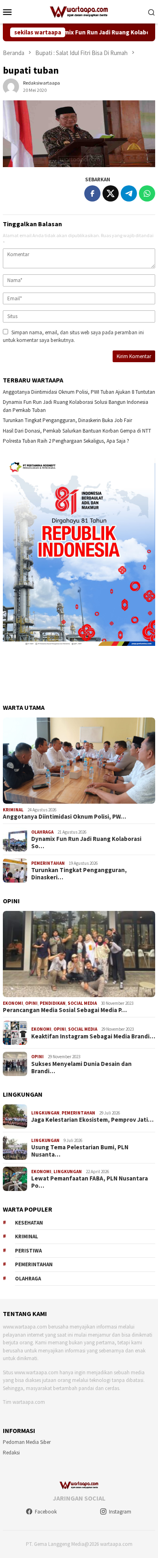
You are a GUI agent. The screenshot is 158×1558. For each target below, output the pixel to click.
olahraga (28, 1278)
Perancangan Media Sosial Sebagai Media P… (65, 1010)
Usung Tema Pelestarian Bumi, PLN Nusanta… (79, 1151)
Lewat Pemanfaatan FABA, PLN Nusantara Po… (89, 1182)
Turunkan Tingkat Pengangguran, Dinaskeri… (79, 873)
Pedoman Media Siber (27, 1442)
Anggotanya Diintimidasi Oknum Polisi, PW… (64, 816)
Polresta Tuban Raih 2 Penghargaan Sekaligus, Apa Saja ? (66, 440)
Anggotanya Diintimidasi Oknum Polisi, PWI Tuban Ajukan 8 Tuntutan (79, 391)
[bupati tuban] (79, 133)
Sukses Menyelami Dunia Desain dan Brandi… (81, 1067)
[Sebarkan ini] (92, 193)
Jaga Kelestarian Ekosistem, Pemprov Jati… (92, 1119)
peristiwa (28, 1250)
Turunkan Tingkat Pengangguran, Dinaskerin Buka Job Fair (67, 420)
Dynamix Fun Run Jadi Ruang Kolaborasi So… (86, 842)
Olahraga (42, 832)
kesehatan (29, 1222)
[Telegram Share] (129, 193)
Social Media (82, 1003)
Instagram (120, 1511)
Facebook (46, 1511)
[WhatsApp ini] (147, 193)
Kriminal (13, 810)
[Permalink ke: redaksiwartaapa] (11, 86)
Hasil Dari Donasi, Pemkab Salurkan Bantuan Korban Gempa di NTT (77, 430)
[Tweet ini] (110, 193)
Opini (31, 1003)
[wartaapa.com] (79, 11)
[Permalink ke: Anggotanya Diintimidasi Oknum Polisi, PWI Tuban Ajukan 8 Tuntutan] (79, 760)
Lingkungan (45, 1113)
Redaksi (11, 1452)
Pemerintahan (48, 863)
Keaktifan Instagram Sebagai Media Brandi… (93, 1036)
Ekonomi (13, 1003)
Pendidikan (53, 1003)
